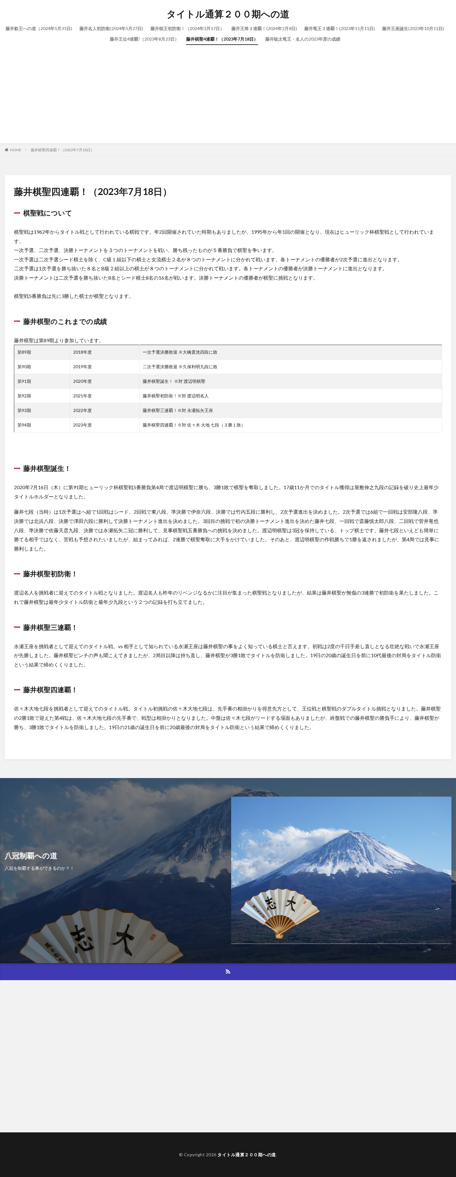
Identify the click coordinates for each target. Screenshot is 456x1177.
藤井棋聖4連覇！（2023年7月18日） (222, 39)
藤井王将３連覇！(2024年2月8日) (264, 28)
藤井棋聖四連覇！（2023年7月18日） (62, 150)
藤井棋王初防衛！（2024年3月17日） (187, 28)
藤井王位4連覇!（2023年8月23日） (144, 39)
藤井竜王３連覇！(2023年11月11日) (339, 28)
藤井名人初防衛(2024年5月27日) (111, 28)
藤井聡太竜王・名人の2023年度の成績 (302, 39)
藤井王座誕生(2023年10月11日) (413, 28)
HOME (15, 150)
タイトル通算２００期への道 (228, 14)
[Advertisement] (228, 90)
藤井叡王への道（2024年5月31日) (39, 28)
